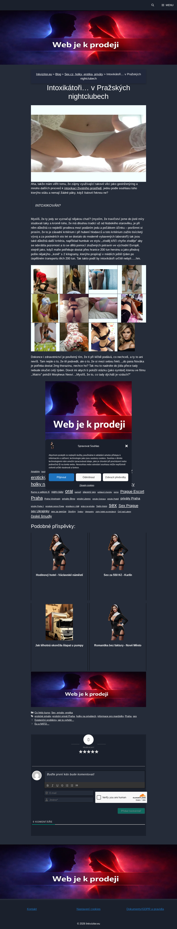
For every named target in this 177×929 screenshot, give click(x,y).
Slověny (72, 511)
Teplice (80, 512)
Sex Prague (128, 505)
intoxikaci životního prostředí (83, 188)
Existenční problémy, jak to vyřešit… (54, 720)
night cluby (57, 491)
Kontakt (32, 909)
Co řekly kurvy (42, 712)
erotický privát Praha (63, 716)
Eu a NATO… (42, 723)
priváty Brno (68, 498)
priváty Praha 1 (37, 506)
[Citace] (76, 785)
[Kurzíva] (52, 785)
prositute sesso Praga (54, 506)
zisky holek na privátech (106, 512)
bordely (44, 472)
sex (113, 505)
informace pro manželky (110, 716)
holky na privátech (86, 716)
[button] (126, 446)
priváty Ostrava (99, 499)
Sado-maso (101, 506)
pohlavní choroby (104, 492)
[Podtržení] (57, 785)
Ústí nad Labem (124, 512)
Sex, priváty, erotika (62, 712)
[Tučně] (47, 785)
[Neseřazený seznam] (71, 785)
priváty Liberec (84, 499)
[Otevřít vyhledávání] (152, 5)
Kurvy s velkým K (40, 492)
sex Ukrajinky (40, 511)
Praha (37, 498)
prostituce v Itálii (72, 506)
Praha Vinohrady (52, 499)
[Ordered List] (67, 785)
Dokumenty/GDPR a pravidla (145, 909)
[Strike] (62, 785)
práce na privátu (88, 506)
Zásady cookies (87, 485)
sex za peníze (58, 511)
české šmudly (41, 516)
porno (116, 492)
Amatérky (35, 471)
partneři (78, 492)
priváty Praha (130, 498)
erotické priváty (43, 716)
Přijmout (61, 477)
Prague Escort (132, 491)
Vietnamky (89, 512)
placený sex (89, 492)
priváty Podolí (113, 499)
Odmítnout (89, 477)
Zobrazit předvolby (115, 477)
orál (69, 491)
